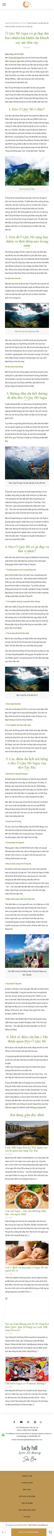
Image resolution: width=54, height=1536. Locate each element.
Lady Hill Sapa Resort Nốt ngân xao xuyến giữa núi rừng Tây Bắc (26, 1149)
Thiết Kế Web (32, 1525)
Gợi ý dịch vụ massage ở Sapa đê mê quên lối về (26, 1268)
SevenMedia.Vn (43, 1525)
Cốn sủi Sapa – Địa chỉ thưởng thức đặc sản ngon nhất (25, 1212)
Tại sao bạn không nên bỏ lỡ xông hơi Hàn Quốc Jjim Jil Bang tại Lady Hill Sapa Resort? (27, 1327)
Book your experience (29, 1532)
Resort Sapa (37, 1107)
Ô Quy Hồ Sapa (14, 58)
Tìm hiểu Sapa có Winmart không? (25, 1383)
